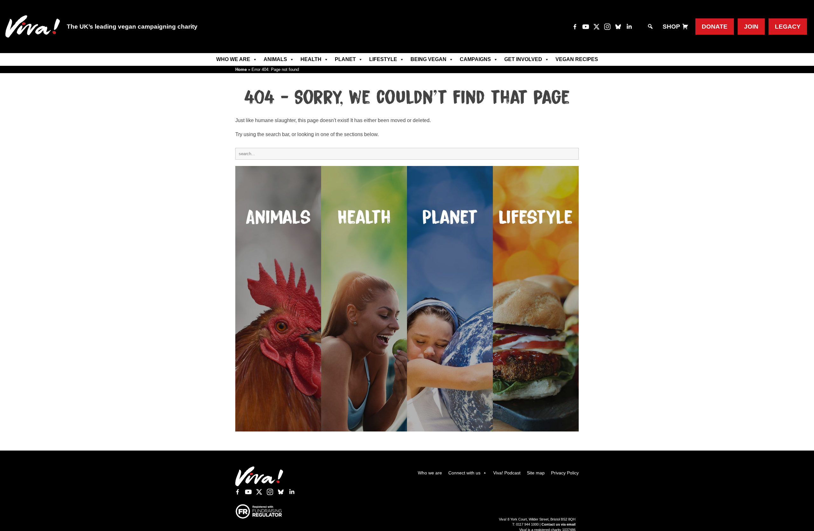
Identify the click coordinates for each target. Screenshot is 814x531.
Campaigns (475, 59)
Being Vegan (428, 59)
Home (241, 69)
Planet (345, 59)
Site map (536, 472)
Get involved (523, 59)
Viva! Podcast (507, 472)
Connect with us (464, 472)
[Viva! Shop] (685, 26)
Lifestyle (383, 59)
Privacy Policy (565, 472)
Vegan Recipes (576, 59)
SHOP (671, 26)
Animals (275, 59)
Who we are (233, 59)
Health (310, 59)
